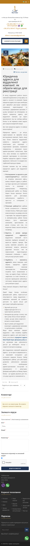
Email (3, 430)
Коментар (5, 438)
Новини (4, 501)
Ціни (3, 505)
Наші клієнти (15, 499)
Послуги (5, 498)
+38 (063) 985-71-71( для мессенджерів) (15, 25)
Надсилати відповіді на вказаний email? (12, 454)
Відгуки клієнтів (15, 504)
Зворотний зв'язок (26, 506)
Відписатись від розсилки (26, 500)
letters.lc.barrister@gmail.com (15, 35)
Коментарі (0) (19, 69)
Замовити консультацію (12, 41)
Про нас (25, 511)
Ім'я (3, 423)
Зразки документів (5, 509)
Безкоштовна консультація (16, 510)
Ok (27, 530)
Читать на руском (21, 72)
